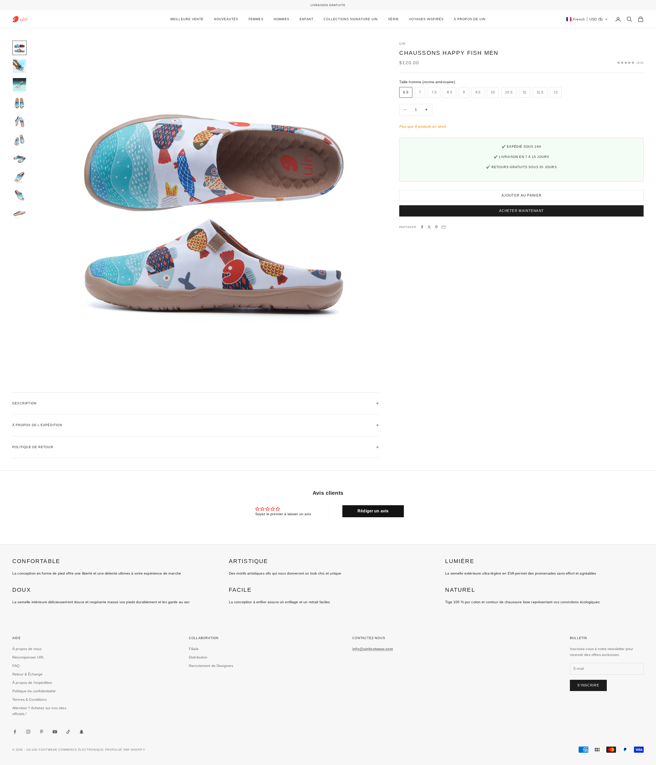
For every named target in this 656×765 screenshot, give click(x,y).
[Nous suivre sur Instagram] (28, 731)
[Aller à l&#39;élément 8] (19, 177)
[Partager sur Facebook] (422, 227)
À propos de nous (27, 649)
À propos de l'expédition (32, 683)
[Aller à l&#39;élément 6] (19, 140)
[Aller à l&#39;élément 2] (19, 66)
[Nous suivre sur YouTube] (54, 731)
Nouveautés (226, 19)
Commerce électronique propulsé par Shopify (101, 749)
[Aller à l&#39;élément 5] (19, 121)
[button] (587, 19)
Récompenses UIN (27, 657)
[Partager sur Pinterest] (436, 227)
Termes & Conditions (29, 699)
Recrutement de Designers (211, 666)
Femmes (256, 19)
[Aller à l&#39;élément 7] (19, 158)
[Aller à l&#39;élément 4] (19, 103)
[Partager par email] (444, 227)
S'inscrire (588, 685)
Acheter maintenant (521, 211)
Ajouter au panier (521, 195)
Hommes (281, 19)
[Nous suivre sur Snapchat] (81, 731)
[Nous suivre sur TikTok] (68, 731)
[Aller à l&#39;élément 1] (19, 48)
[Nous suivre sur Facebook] (14, 731)
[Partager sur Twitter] (429, 227)
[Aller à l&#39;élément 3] (19, 85)
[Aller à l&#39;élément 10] (19, 214)
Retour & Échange (27, 674)
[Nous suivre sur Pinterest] (41, 731)
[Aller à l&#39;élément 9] (19, 195)
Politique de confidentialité (34, 691)
